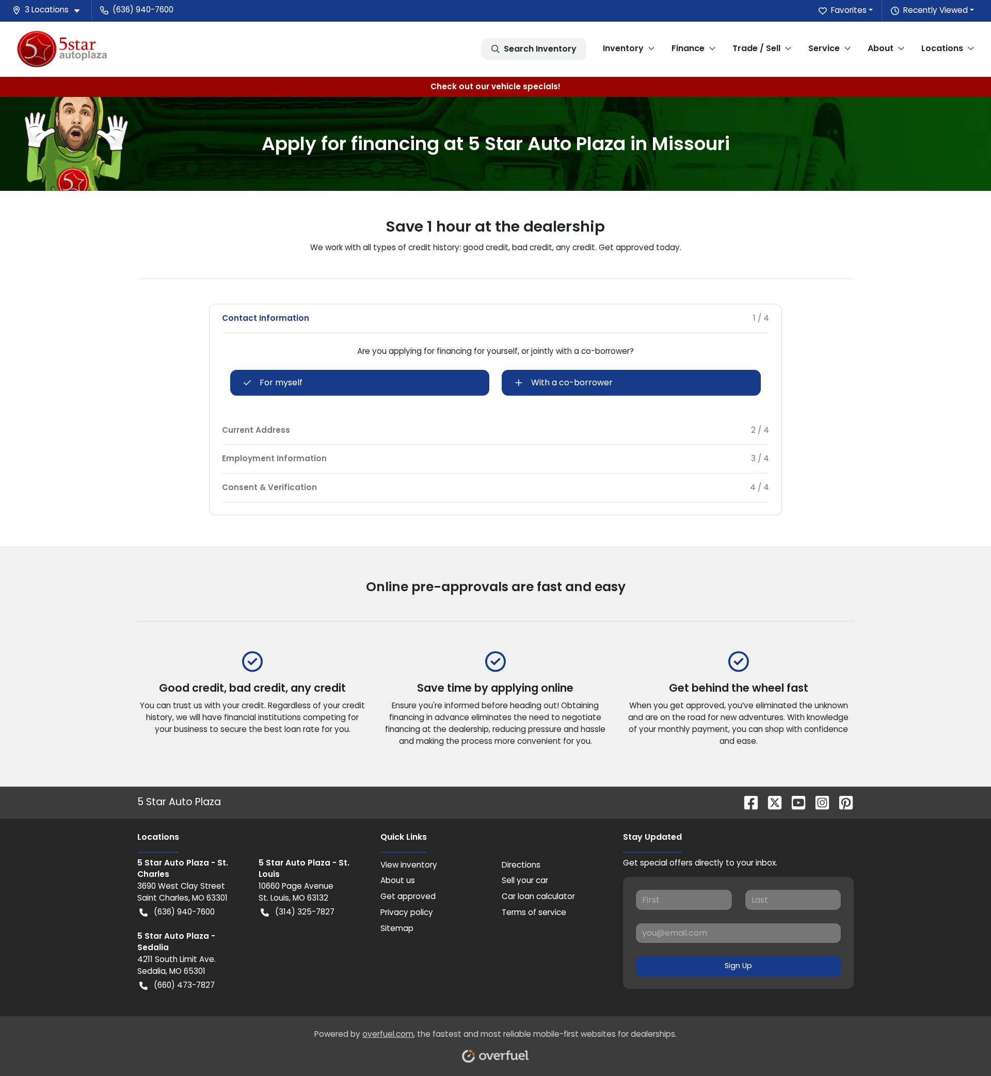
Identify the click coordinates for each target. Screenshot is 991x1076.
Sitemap (396, 928)
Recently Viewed (935, 10)
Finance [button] (688, 48)
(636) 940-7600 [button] (143, 9)
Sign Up (738, 965)
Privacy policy (406, 912)
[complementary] (960, 1045)
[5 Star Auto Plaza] (62, 48)
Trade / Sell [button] (756, 48)
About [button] (880, 48)
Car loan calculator (538, 896)
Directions (521, 864)
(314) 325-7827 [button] (304, 911)
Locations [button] (942, 48)
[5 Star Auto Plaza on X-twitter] (770, 802)
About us (397, 880)
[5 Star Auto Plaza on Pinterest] (842, 802)
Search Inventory (540, 49)
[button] (50, 10)
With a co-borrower (572, 382)
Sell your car (525, 880)
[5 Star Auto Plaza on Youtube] (794, 802)
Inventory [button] (623, 48)
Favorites (849, 10)
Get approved (408, 896)
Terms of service (534, 912)
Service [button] (824, 48)
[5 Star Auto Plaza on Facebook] (747, 802)
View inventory (408, 864)
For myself (281, 382)
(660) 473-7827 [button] (184, 985)
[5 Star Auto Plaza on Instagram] (818, 802)
